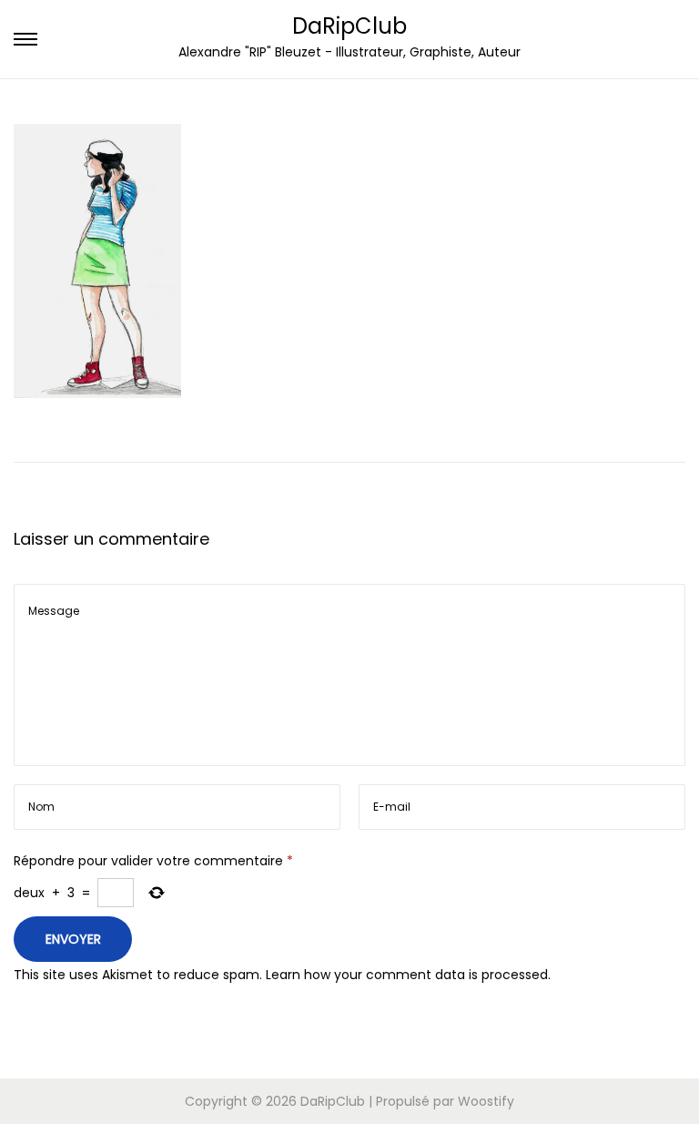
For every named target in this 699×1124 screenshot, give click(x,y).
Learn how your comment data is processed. (408, 975)
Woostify (486, 1101)
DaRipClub (349, 26)
